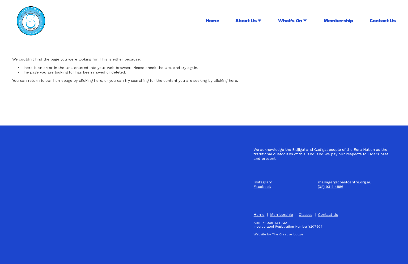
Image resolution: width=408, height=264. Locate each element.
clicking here (90, 80)
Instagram (263, 182)
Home (212, 20)
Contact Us (383, 20)
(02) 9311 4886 (330, 186)
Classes (305, 214)
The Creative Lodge (287, 234)
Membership (338, 20)
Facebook (262, 186)
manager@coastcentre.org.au (345, 182)
